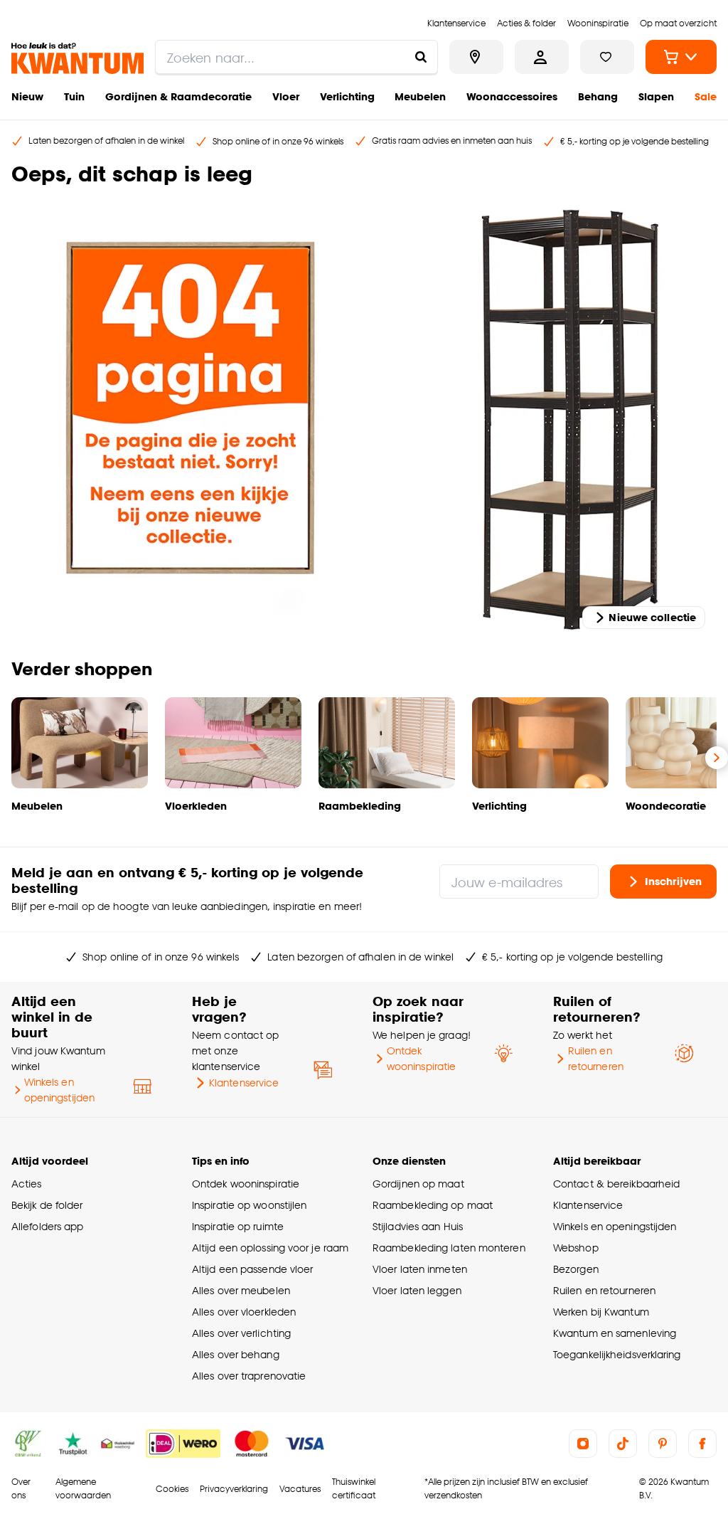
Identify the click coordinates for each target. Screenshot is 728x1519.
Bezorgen (576, 1269)
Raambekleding (359, 806)
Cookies (172, 1488)
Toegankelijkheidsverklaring (617, 1354)
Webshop (576, 1248)
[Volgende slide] (716, 757)
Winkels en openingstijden (59, 1089)
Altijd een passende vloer (252, 1269)
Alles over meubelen (241, 1290)
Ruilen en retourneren (595, 1058)
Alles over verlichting (241, 1333)
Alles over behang (235, 1354)
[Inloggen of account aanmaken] (542, 57)
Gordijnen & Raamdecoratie (178, 96)
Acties (26, 1183)
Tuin (74, 96)
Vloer (285, 96)
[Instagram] (583, 1443)
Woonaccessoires (511, 96)
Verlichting (347, 96)
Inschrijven (673, 881)
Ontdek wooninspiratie (421, 1058)
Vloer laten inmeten (420, 1269)
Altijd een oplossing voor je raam (270, 1248)
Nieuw (27, 96)
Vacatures (300, 1488)
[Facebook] (702, 1443)
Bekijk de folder (47, 1205)
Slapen (656, 96)
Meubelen (420, 96)
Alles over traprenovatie (249, 1376)
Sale (706, 96)
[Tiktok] (623, 1443)
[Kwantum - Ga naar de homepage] (77, 58)
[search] (296, 57)
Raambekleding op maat (433, 1205)
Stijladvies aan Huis (418, 1226)
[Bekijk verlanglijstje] (607, 57)
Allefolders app (47, 1226)
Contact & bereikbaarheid (616, 1183)
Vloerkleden (196, 806)
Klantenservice (244, 1082)
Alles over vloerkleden (244, 1312)
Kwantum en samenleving (614, 1333)
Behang (598, 96)
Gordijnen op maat (418, 1183)
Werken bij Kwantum (601, 1312)
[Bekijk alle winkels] (476, 57)
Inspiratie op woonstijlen (249, 1205)
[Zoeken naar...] (420, 56)
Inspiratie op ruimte (238, 1226)
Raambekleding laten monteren (449, 1248)
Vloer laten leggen (417, 1290)
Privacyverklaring (234, 1488)
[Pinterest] (662, 1443)
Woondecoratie (666, 806)
